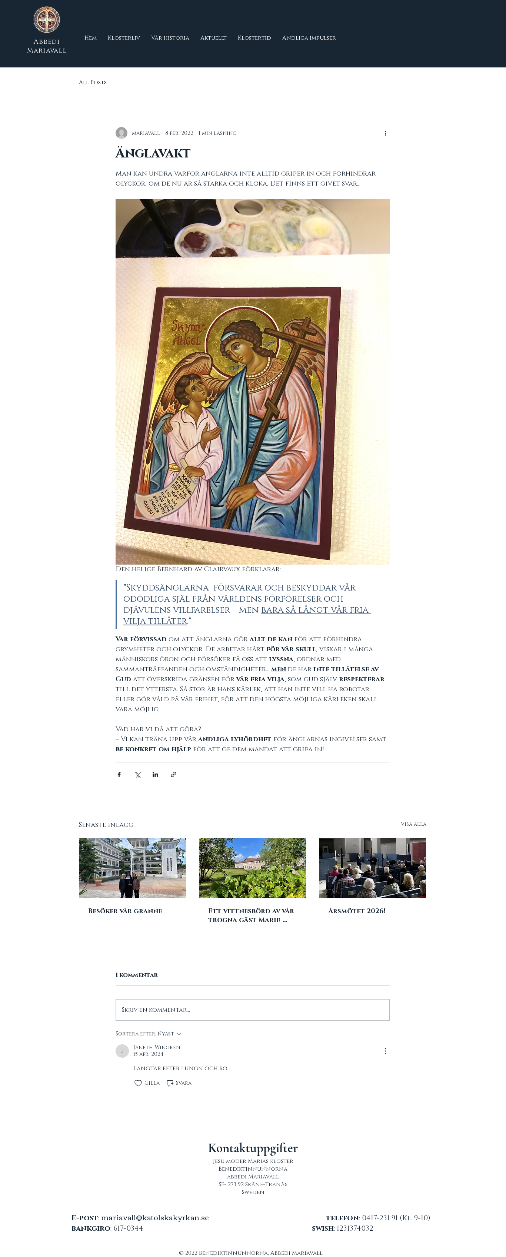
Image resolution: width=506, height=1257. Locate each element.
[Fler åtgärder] (385, 133)
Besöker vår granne (125, 911)
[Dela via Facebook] (119, 774)
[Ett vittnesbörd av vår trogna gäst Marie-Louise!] (252, 868)
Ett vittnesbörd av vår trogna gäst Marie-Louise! (251, 916)
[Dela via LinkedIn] (155, 774)
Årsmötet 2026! (357, 911)
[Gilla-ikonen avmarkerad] (138, 1083)
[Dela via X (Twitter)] (137, 774)
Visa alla (413, 824)
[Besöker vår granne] (132, 868)
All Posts (93, 82)
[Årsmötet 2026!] (372, 868)
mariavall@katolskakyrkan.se (155, 1217)
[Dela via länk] (173, 774)
